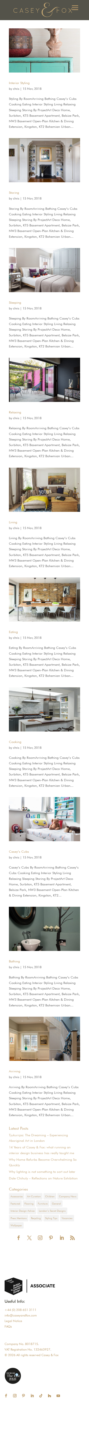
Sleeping (15, 303)
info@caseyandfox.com (21, 1315)
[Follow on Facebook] (6, 1395)
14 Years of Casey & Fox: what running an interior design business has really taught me (41, 1150)
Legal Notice (13, 1321)
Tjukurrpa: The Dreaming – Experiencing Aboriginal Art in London (38, 1138)
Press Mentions (19, 1218)
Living (13, 522)
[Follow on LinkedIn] (32, 1395)
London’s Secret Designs (52, 1210)
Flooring (29, 1203)
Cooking (15, 742)
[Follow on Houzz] (49, 1395)
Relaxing (15, 412)
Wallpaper (16, 1225)
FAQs (8, 1326)
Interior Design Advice (23, 1210)
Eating (13, 632)
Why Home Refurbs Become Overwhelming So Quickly (43, 1162)
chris (16, 89)
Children (50, 1196)
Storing (14, 193)
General (56, 1203)
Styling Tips (51, 1218)
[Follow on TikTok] (40, 1395)
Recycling (36, 1218)
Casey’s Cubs (19, 852)
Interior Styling (19, 83)
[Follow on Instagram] (14, 1395)
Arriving (14, 1071)
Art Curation (34, 1196)
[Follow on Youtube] (58, 1395)
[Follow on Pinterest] (23, 1395)
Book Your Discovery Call (53, 1426)
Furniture (43, 1203)
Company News (67, 1196)
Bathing (14, 961)
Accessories (17, 1196)
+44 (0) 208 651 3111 (20, 1310)
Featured (15, 1203)
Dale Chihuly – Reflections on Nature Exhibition (43, 1178)
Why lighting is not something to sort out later (42, 1172)
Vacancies (67, 1218)
